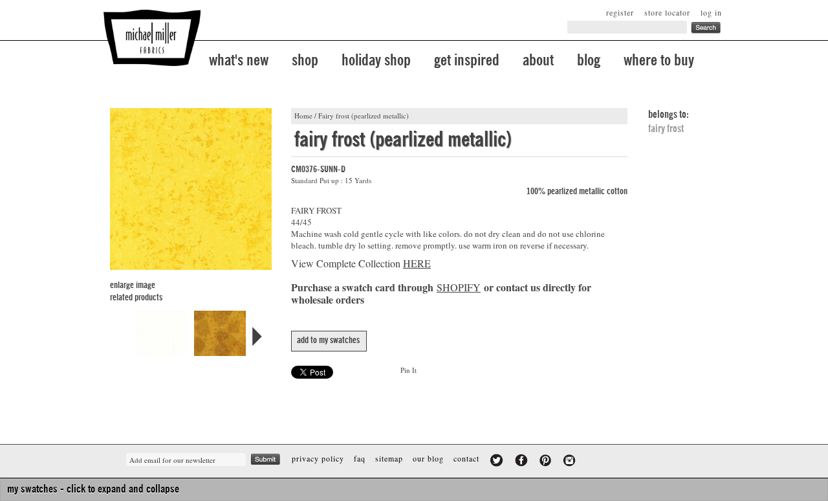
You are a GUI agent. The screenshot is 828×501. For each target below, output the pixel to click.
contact (466, 458)
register (620, 12)
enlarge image (132, 285)
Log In (711, 12)
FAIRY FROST (666, 129)
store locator (667, 12)
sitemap (389, 458)
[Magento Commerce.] (152, 38)
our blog (428, 458)
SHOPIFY (459, 287)
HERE (417, 263)
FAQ (359, 458)
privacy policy (318, 458)
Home (303, 115)
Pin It (408, 370)
